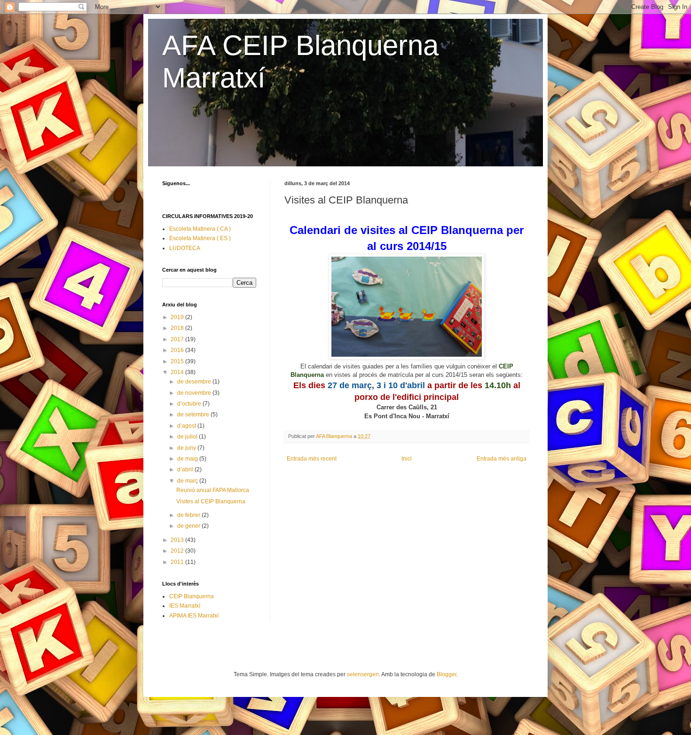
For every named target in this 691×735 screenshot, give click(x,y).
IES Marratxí (184, 605)
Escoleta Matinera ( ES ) (200, 238)
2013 (178, 540)
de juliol (188, 436)
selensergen (363, 674)
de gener (189, 526)
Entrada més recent (312, 458)
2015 (178, 361)
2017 (178, 339)
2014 (178, 372)
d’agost (187, 425)
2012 (178, 550)
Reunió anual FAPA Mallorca (212, 490)
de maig (188, 458)
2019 (178, 317)
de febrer (189, 515)
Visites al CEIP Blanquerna (210, 501)
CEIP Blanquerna (191, 596)
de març (188, 480)
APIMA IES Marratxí (194, 615)
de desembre (194, 381)
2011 (178, 562)
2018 (178, 328)
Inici (406, 458)
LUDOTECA (184, 248)
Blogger (446, 674)
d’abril (186, 469)
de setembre (194, 414)
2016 (178, 350)
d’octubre (190, 403)
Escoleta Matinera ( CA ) (200, 229)
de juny (187, 448)
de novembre (194, 393)
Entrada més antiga (501, 458)
